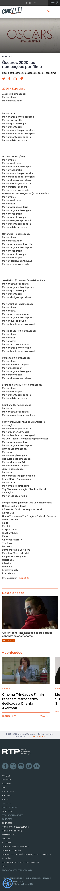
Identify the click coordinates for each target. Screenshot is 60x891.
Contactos (7, 819)
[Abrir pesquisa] (48, 11)
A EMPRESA (6, 843)
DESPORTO (6, 780)
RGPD (4, 866)
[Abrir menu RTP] (30, 2)
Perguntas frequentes (12, 815)
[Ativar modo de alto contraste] (8, 883)
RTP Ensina (7, 796)
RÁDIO (4, 788)
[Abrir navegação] (56, 11)
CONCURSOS (7, 811)
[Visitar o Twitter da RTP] (13, 766)
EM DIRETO (6, 803)
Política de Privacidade (12, 878)
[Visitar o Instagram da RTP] (21, 766)
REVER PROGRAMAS (10, 807)
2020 (5, 88)
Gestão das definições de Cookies (17, 870)
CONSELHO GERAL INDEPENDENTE (15, 847)
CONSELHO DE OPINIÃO (11, 851)
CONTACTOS (7, 823)
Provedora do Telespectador (15, 827)
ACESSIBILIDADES (9, 835)
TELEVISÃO (6, 784)
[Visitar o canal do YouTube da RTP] (29, 766)
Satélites (6, 839)
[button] (5, 79)
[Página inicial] (11, 11)
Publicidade (18, 881)
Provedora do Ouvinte (12, 831)
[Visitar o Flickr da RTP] (36, 766)
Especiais (7, 56)
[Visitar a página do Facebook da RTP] (5, 766)
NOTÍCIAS (6, 776)
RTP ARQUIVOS (8, 792)
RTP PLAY (5, 799)
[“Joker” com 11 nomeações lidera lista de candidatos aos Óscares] (30, 613)
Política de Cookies (33, 878)
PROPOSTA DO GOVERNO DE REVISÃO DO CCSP (20, 862)
